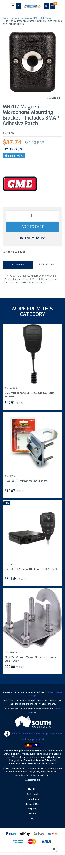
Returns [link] (32, 813)
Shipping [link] (32, 808)
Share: (50, 98)
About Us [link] (32, 789)
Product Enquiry (34, 238)
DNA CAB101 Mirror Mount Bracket (26, 481)
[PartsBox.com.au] (32, 6)
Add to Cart (32, 226)
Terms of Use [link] (32, 804)
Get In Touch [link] (32, 794)
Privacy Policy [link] (32, 799)
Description (17, 264)
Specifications (47, 264)
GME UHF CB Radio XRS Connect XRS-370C (31, 569)
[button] (14, 252)
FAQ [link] (33, 818)
